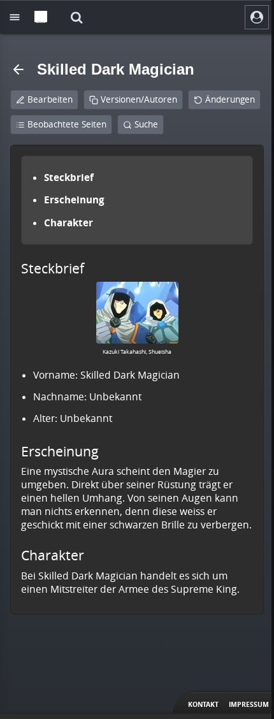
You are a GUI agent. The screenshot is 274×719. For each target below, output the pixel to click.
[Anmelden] (257, 17)
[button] (77, 17)
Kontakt (203, 704)
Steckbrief (69, 177)
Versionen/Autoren (139, 99)
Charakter (68, 222)
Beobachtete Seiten (66, 124)
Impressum (249, 704)
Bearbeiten (50, 99)
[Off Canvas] (15, 17)
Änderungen (230, 99)
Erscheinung (74, 199)
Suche (146, 124)
